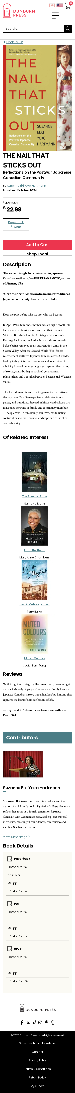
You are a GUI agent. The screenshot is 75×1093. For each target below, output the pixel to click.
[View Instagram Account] (40, 1023)
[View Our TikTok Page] (34, 1023)
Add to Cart (37, 244)
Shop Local (37, 253)
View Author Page (15, 837)
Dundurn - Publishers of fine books (19, 11)
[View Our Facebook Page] (21, 1023)
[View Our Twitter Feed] (28, 1023)
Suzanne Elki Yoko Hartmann (26, 186)
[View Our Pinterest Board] (46, 1023)
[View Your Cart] (68, 5)
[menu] (55, 15)
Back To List (14, 42)
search (68, 29)
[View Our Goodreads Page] (53, 1023)
